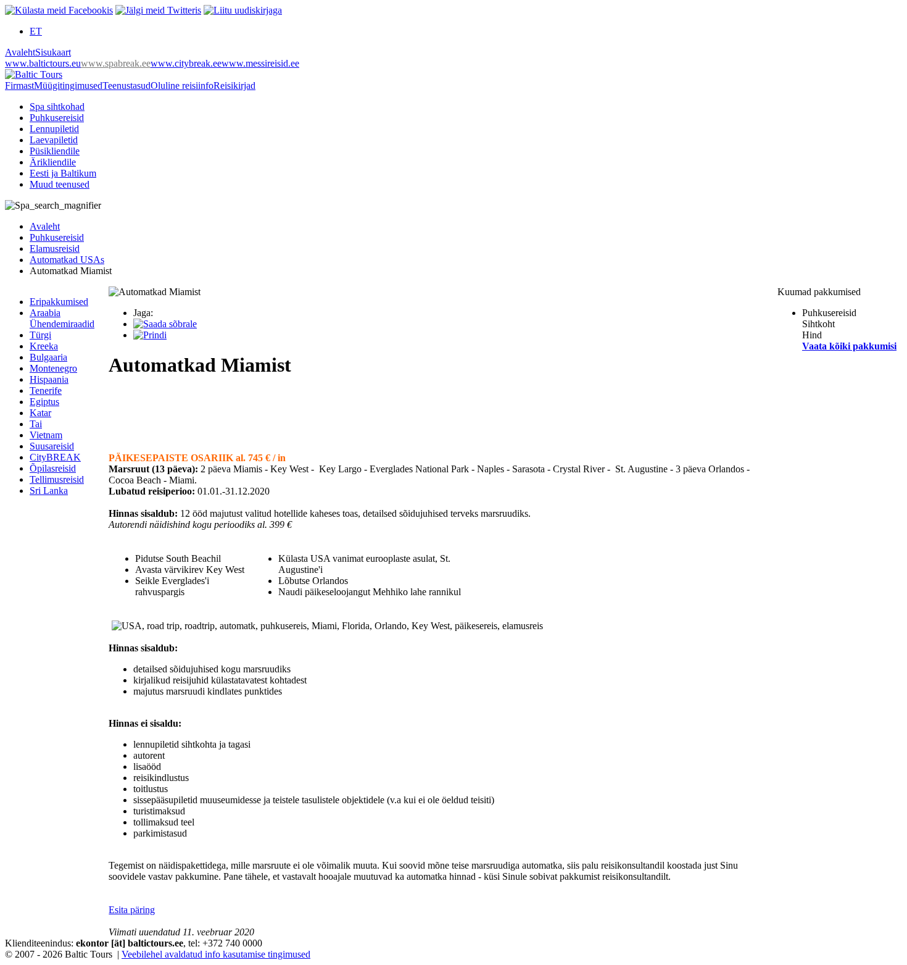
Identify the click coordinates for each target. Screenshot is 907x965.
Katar (40, 412)
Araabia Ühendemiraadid (62, 318)
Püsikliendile (55, 151)
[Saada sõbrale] (165, 324)
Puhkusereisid (57, 117)
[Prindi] (150, 335)
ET (36, 31)
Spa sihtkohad (57, 106)
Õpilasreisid (53, 468)
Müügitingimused (68, 85)
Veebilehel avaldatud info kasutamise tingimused (216, 954)
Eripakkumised (59, 301)
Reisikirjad (234, 85)
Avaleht (20, 52)
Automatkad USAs (67, 259)
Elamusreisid (55, 248)
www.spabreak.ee (116, 63)
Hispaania (49, 379)
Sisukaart (53, 52)
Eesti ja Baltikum (63, 173)
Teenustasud (126, 85)
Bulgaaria (48, 357)
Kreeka (44, 346)
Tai (36, 424)
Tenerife (46, 390)
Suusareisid (52, 446)
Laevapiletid (54, 140)
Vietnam (46, 435)
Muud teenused (59, 184)
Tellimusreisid (57, 479)
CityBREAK (55, 457)
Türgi (40, 335)
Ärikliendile (53, 162)
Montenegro (53, 368)
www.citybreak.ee (186, 63)
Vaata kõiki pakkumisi (849, 346)
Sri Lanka (49, 490)
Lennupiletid (54, 128)
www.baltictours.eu (43, 63)
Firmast (19, 85)
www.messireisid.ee (260, 63)
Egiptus (44, 401)
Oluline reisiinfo (182, 85)
